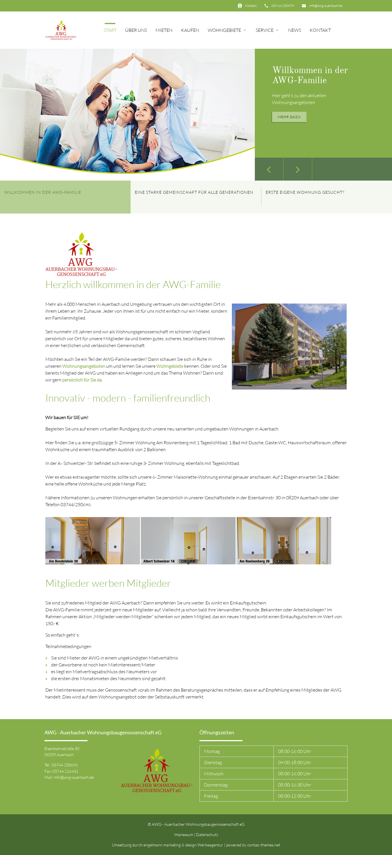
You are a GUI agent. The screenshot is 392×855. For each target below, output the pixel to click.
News (294, 30)
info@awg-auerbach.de (325, 5)
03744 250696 (282, 5)
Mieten (164, 30)
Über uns (136, 30)
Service (268, 30)
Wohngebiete (227, 30)
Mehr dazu (289, 117)
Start (110, 30)
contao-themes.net (263, 844)
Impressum (183, 834)
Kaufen (190, 30)
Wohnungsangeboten (83, 366)
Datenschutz (207, 834)
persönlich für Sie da (82, 380)
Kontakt (251, 5)
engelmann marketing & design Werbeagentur (183, 844)
